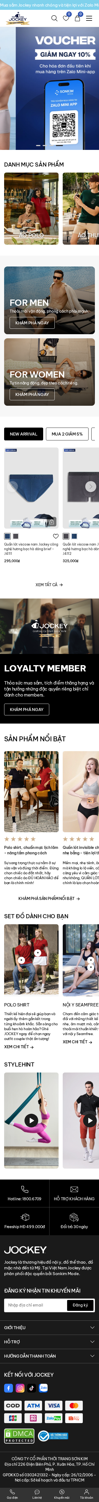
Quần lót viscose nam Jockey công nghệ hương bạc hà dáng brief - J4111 (31, 549)
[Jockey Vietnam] (25, 1249)
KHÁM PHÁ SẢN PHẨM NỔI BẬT (46, 898)
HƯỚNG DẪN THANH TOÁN (30, 1356)
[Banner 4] (49, 88)
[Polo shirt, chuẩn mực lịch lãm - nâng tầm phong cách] (31, 791)
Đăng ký (80, 1305)
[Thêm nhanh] (51, 521)
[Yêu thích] (56, 536)
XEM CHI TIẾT (16, 1046)
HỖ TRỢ (12, 1341)
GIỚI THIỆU (15, 1327)
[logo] (17, 18)
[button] (38, 145)
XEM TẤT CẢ (46, 584)
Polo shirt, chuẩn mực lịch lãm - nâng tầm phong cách (31, 850)
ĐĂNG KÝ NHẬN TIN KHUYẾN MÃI (42, 1291)
